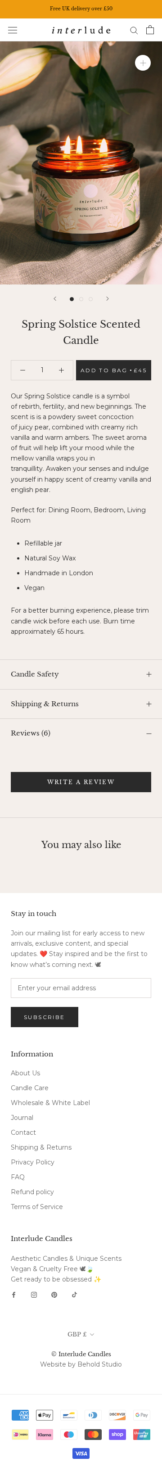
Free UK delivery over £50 (81, 9)
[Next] (107, 299)
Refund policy (32, 1192)
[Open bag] (150, 29)
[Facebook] (14, 1294)
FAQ (18, 1177)
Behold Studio (99, 1364)
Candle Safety (35, 674)
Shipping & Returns (45, 703)
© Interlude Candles (81, 1354)
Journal (22, 1118)
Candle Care (30, 1088)
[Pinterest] (54, 1294)
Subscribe (44, 1017)
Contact (23, 1132)
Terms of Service (37, 1207)
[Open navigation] (12, 30)
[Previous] (55, 299)
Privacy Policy (32, 1162)
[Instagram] (34, 1294)
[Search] (134, 30)
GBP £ (77, 1334)
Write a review (81, 782)
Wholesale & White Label (50, 1103)
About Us (25, 1073)
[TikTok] (74, 1294)
